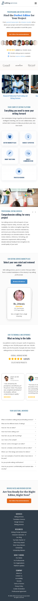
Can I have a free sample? (9, 440)
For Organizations (19, 563)
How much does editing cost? (10, 432)
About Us (19, 573)
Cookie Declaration (19, 589)
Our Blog (19, 537)
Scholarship (19, 548)
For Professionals (19, 560)
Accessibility (19, 578)
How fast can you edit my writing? (11, 436)
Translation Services (19, 519)
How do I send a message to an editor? (13, 444)
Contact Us (19, 576)
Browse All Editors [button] (19, 281)
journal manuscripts (12, 22)
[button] (32, 212)
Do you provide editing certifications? (12, 462)
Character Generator (18, 535)
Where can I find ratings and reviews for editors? (15, 452)
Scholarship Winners (19, 550)
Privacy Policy (19, 586)
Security (19, 581)
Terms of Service (19, 583)
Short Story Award (19, 542)
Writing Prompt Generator (19, 532)
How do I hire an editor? (8, 428)
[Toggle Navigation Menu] (35, 3)
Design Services (19, 522)
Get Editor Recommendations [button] (19, 34)
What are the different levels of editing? (13, 423)
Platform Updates (19, 566)
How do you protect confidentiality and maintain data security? (17, 468)
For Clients (19, 558)
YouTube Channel (18, 540)
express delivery (20, 56)
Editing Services (19, 517)
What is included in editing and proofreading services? (17, 419)
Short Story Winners (19, 545)
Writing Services (19, 524)
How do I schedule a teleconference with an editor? (16, 448)
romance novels (26, 22)
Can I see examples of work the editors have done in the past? (17, 457)
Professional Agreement (19, 591)
